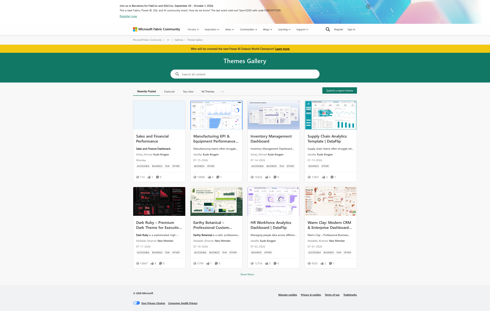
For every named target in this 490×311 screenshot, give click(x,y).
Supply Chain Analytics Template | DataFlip (327, 138)
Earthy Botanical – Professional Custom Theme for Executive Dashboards (211, 225)
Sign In (351, 29)
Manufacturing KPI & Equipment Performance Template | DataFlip (214, 138)
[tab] (146, 91)
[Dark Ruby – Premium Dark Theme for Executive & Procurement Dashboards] (159, 201)
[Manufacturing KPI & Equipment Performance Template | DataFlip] (216, 115)
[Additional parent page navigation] (168, 40)
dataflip (197, 154)
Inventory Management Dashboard (271, 138)
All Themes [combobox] (208, 91)
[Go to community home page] (156, 29)
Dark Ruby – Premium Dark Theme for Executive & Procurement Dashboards (158, 225)
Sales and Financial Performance (152, 138)
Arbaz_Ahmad (144, 154)
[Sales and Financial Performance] (159, 115)
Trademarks (350, 294)
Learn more (282, 49)
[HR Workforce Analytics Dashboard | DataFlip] (274, 201)
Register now (128, 16)
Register (338, 29)
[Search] (328, 29)
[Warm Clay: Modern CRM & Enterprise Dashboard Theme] (331, 201)
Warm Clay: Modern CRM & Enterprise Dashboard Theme (329, 225)
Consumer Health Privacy (183, 303)
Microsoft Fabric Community (147, 39)
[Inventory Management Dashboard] (274, 115)
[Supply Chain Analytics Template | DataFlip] (331, 115)
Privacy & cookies (311, 294)
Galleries (179, 39)
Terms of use (332, 294)
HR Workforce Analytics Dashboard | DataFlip (271, 225)
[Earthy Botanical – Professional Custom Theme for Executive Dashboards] (216, 201)
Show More (247, 274)
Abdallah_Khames (146, 241)
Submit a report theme (339, 90)
